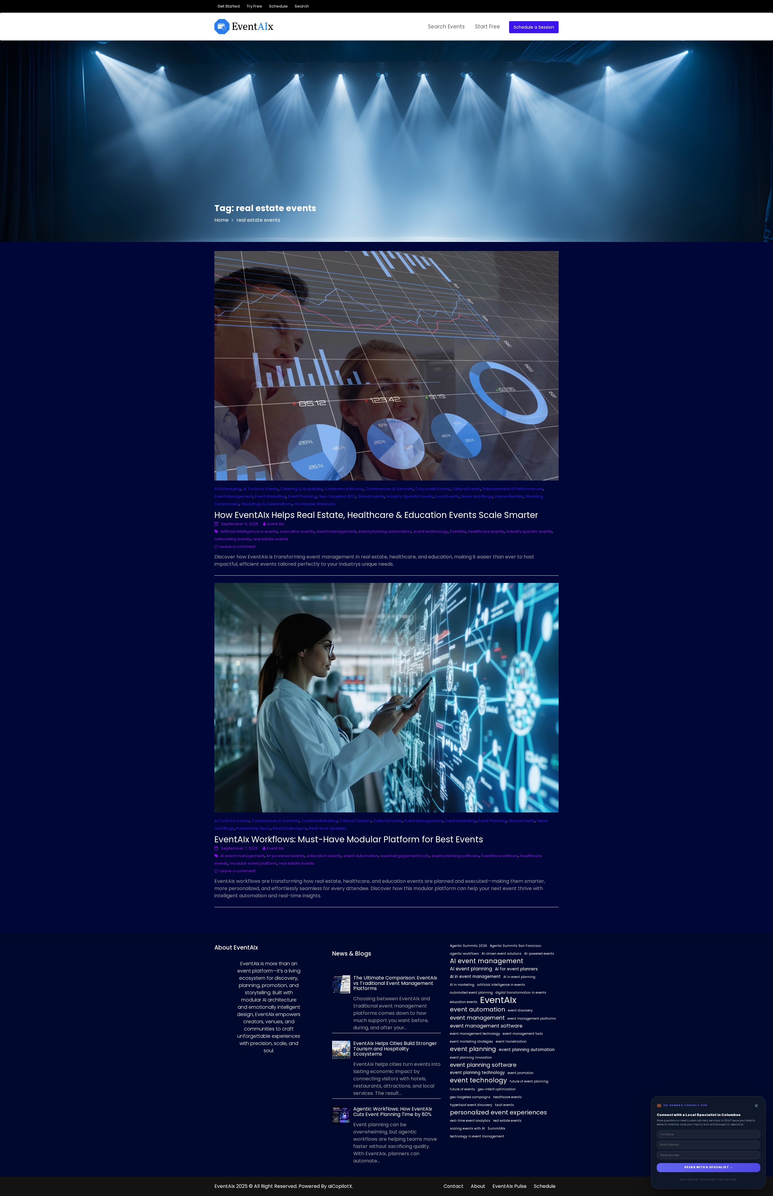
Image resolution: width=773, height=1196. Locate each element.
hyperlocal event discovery (471, 1105)
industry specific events (529, 531)
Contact (453, 1186)
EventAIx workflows (499, 856)
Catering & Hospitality (301, 489)
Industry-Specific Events (409, 496)
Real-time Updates (327, 828)
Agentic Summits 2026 (468, 946)
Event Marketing (270, 496)
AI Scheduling (227, 489)
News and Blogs (476, 496)
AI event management (242, 856)
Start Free (487, 26)
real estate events (270, 539)
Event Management (233, 496)
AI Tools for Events (260, 489)
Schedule (278, 6)
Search (302, 6)
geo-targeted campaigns (470, 1097)
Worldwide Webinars (314, 504)
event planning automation (384, 531)
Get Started (228, 6)
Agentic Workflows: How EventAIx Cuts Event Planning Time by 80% (392, 1111)
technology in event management (477, 1136)
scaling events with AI (467, 1128)
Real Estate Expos (290, 828)
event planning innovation (471, 1057)
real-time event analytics (470, 1120)
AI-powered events (285, 856)
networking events (232, 539)
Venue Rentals (509, 496)
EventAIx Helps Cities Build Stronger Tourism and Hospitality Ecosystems (395, 1048)
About (478, 1186)
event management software (486, 1025)
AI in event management (475, 976)
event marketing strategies (471, 1041)
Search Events (446, 26)
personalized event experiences (498, 1112)
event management (336, 531)
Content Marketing (319, 821)
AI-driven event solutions (501, 953)
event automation (360, 856)
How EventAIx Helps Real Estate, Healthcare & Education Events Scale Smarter (376, 515)
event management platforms (532, 1018)
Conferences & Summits (389, 489)
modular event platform (253, 863)
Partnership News (253, 828)
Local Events (447, 496)
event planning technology (477, 1072)
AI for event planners (516, 969)
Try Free (254, 6)
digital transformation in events (521, 992)
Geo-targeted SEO (337, 496)
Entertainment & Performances (513, 489)
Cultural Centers (355, 821)
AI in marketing (462, 984)
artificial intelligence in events (249, 531)
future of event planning (529, 1081)
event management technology (475, 1033)
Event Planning (302, 496)
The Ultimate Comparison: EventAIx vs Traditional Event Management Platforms (395, 983)
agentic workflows (464, 953)
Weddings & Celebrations (266, 504)
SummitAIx (496, 1128)
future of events (462, 1089)
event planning (473, 1049)
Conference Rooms (344, 489)
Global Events (371, 496)
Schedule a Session (534, 27)
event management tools (523, 1033)
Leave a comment (237, 546)
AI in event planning (519, 977)
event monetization (511, 1041)
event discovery (520, 1010)
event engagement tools (404, 856)
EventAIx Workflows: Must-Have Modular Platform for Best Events (348, 839)
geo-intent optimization (497, 1089)
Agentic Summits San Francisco (515, 946)
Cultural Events (466, 489)
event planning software (455, 856)
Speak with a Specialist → (708, 1167)
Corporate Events (432, 489)
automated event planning (471, 992)
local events (504, 1105)
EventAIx (458, 531)
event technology (430, 531)
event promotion (521, 1073)
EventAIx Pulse (509, 1186)
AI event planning (471, 968)
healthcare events (486, 531)
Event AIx (275, 524)
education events (297, 531)
